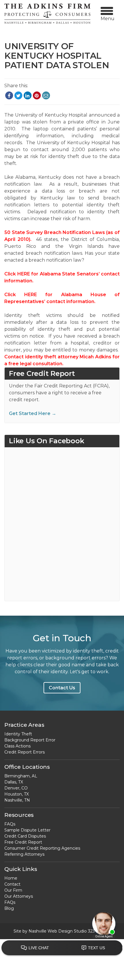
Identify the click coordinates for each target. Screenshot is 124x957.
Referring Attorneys (24, 854)
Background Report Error (29, 740)
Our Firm (13, 890)
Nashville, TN (17, 800)
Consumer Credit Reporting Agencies (42, 848)
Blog (9, 908)
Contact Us (62, 687)
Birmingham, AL (20, 776)
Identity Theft (18, 734)
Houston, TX (16, 794)
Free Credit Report (23, 842)
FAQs (9, 824)
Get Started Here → (32, 413)
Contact (12, 884)
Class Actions (17, 746)
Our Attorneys (18, 896)
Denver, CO (16, 788)
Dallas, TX (13, 782)
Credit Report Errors (24, 752)
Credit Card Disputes (25, 836)
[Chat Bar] (62, 948)
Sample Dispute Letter (27, 830)
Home (10, 878)
